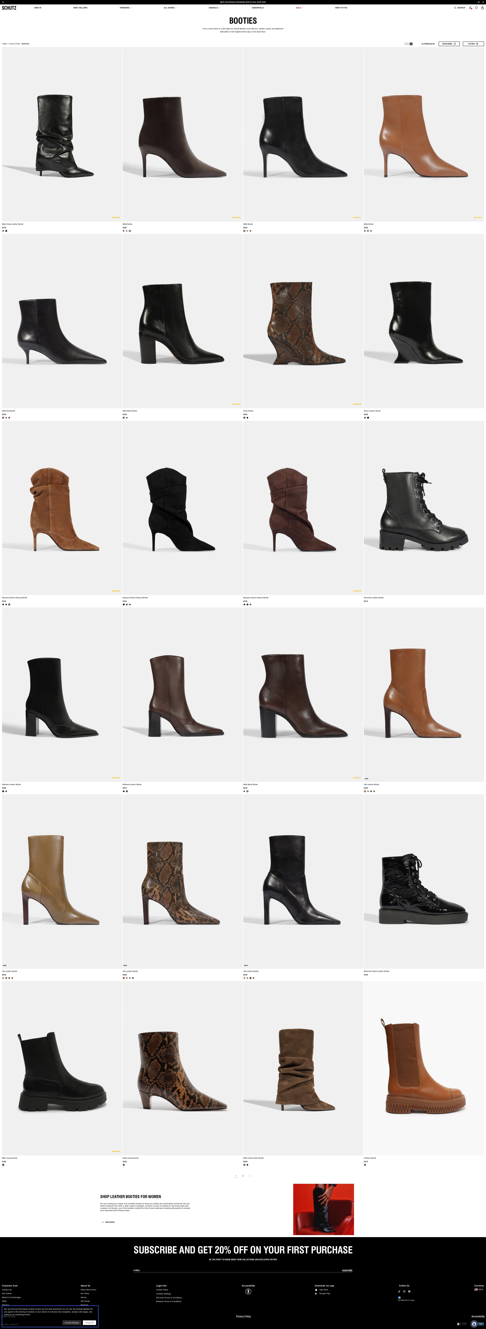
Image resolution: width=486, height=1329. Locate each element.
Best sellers (80, 8)
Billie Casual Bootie (9, 1158)
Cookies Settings (163, 1294)
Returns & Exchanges (11, 1297)
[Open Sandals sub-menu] (219, 8)
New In (37, 8)
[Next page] (250, 1176)
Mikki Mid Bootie (8, 411)
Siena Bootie (248, 411)
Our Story (85, 1293)
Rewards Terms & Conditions (168, 1301)
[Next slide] (483, 2)
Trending (124, 8)
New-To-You (341, 8)
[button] (459, 7)
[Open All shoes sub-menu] (176, 8)
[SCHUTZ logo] (9, 8)
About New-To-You (88, 1290)
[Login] (470, 7)
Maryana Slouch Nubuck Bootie (14, 598)
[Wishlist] (476, 7)
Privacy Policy (243, 1316)
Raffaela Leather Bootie (11, 784)
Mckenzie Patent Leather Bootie (376, 971)
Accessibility (478, 1316)
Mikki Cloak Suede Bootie (253, 1158)
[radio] (406, 43)
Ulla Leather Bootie (371, 784)
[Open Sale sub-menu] (302, 8)
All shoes (169, 8)
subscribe (347, 1270)
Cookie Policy (162, 1290)
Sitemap (5, 1305)
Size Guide (7, 1293)
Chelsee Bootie (370, 1158)
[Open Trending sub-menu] (131, 8)
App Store (323, 1290)
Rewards (84, 1305)
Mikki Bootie (127, 224)
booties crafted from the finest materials (145, 1208)
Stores (83, 1297)
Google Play (324, 1293)
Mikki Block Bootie (130, 411)
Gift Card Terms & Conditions (169, 1298)
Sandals (213, 8)
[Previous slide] (3, 2)
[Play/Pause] (478, 2)
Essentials (258, 8)
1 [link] (236, 1176)
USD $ (480, 1289)
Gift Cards (85, 1301)
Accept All (89, 1323)
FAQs (4, 1301)
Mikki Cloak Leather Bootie (12, 224)
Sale (298, 8)
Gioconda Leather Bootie (374, 598)
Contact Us (7, 1290)
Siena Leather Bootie (372, 411)
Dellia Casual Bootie (131, 1158)
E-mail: (137, 1270)
